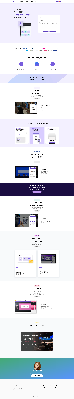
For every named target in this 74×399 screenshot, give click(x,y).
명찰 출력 (44, 387)
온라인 (50, 387)
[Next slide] (52, 341)
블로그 (56, 387)
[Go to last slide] (21, 341)
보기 (47, 26)
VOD (43, 390)
